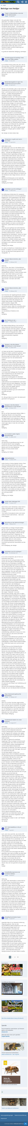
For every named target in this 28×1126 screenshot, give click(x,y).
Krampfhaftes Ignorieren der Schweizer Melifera (12, 872)
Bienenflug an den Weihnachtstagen (14, 522)
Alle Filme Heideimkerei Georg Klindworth (12, 1018)
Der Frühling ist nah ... (11, 320)
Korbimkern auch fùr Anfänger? (13, 189)
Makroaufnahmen (9, 458)
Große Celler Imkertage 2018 (12, 501)
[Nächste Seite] (17, 957)
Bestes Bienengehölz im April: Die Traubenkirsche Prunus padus (14, 82)
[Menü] (26, 1)
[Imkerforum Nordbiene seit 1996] (8, 1)
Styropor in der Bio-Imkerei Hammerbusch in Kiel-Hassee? (13, 345)
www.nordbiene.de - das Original (10, 1054)
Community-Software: (14, 1123)
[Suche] (18, 1)
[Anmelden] (22, 2)
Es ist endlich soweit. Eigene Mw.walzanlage (12, 434)
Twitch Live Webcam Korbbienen (10, 1108)
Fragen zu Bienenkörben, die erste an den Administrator (14, 14)
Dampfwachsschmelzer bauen (13, 917)
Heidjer (6, 16)
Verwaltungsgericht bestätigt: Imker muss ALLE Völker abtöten (14, 58)
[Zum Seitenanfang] (25, 1123)
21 (15, 957)
